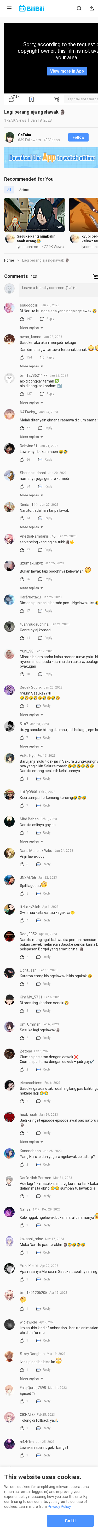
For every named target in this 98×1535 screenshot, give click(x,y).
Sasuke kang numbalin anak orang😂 (36, 238)
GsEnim (24, 135)
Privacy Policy (59, 1506)
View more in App (67, 71)
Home (9, 260)
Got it (70, 1520)
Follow (78, 137)
